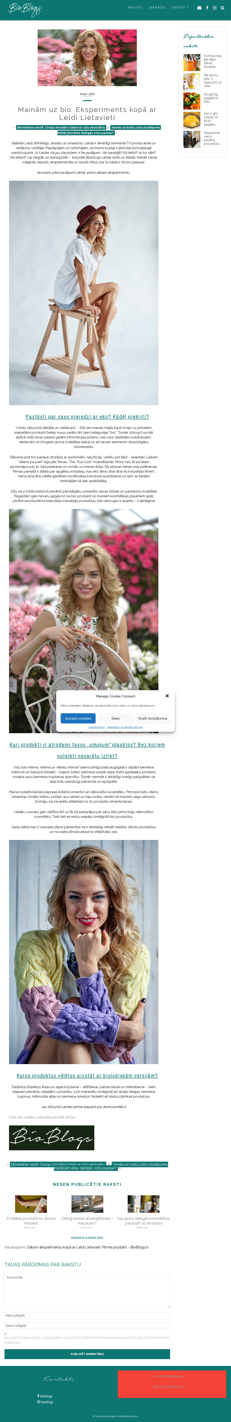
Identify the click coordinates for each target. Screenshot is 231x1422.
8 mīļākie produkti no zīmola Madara (31, 1220)
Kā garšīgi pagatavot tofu (211, 98)
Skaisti (84, 94)
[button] (167, 696)
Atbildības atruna (128, 1416)
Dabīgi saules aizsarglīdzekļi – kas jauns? (87, 1220)
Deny (115, 718)
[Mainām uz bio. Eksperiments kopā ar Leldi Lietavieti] (87, 57)
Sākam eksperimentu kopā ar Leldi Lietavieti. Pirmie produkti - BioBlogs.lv (88, 1247)
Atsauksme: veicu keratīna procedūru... (213, 138)
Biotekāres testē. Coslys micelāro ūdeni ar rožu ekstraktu (61, 127)
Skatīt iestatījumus (152, 718)
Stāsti (91, 94)
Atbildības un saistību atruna (124, 727)
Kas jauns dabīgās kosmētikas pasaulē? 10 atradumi (143, 1220)
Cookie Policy (97, 727)
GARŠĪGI (158, 7)
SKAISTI (135, 7)
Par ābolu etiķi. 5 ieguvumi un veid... (213, 80)
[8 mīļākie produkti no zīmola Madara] (31, 1204)
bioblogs (45, 1396)
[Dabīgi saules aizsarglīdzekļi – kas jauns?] (87, 1204)
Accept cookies (78, 718)
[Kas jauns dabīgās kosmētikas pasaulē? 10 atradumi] (143, 1204)
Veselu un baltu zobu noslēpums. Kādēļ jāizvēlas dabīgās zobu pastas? (111, 1166)
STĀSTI (179, 7)
